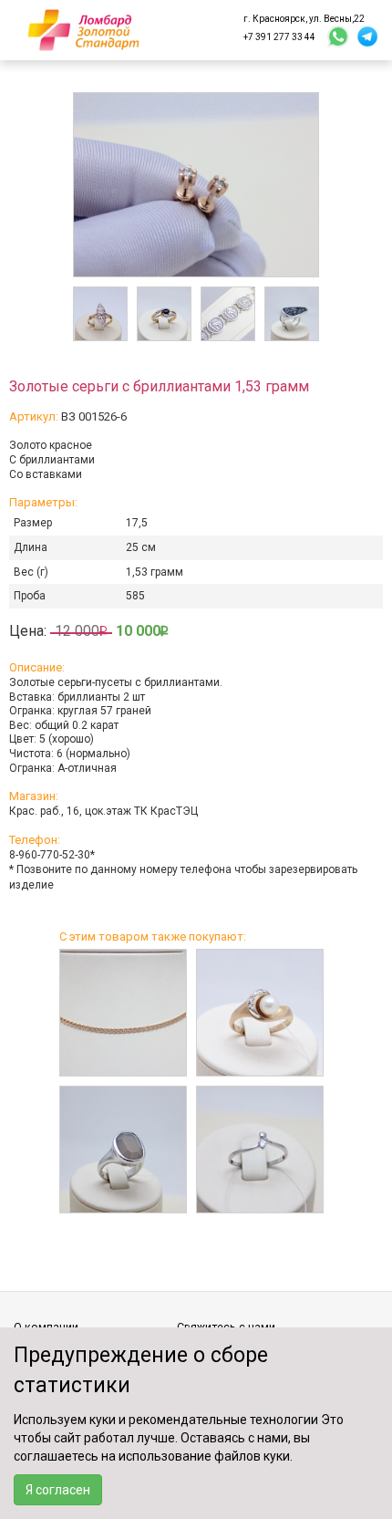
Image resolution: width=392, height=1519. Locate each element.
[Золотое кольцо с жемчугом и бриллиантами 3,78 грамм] (260, 1013)
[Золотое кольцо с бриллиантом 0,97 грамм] (260, 1149)
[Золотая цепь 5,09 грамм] (123, 1013)
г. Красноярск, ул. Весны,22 (304, 19)
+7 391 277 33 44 (279, 37)
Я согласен (58, 1490)
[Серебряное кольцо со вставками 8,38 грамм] (123, 1149)
